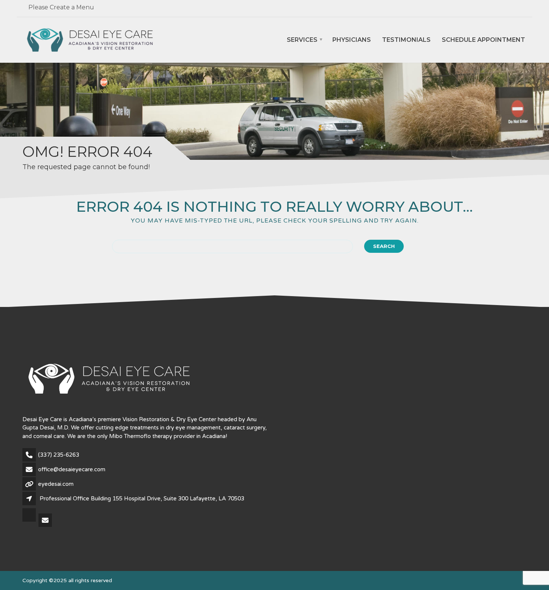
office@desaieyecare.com (71, 469)
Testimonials (406, 40)
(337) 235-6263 (58, 454)
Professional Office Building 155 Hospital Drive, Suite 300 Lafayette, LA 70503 (142, 498)
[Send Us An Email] (45, 521)
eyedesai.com (56, 484)
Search (384, 246)
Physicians (351, 40)
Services (302, 40)
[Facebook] (29, 521)
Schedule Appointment (483, 40)
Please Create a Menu (61, 7)
